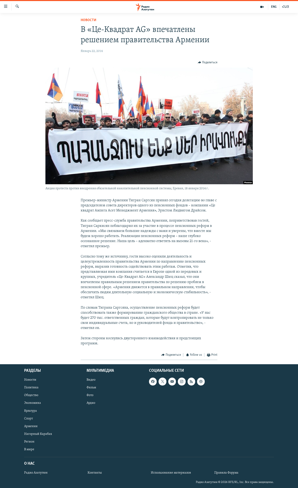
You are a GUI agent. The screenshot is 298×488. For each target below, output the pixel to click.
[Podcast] (201, 381)
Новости (88, 20)
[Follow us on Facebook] (153, 381)
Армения (31, 426)
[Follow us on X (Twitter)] (162, 381)
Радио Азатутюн (36, 472)
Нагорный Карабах (38, 433)
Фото (90, 395)
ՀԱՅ (285, 7)
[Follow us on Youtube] (172, 381)
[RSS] (191, 381)
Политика (31, 387)
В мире (29, 449)
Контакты (95, 472)
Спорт (28, 418)
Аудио (91, 403)
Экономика (32, 403)
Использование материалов (171, 472)
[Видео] (262, 7)
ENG (274, 7)
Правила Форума (226, 472)
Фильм (91, 387)
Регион (29, 441)
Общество (31, 395)
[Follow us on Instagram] (181, 381)
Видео (91, 379)
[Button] (207, 62)
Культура (30, 410)
